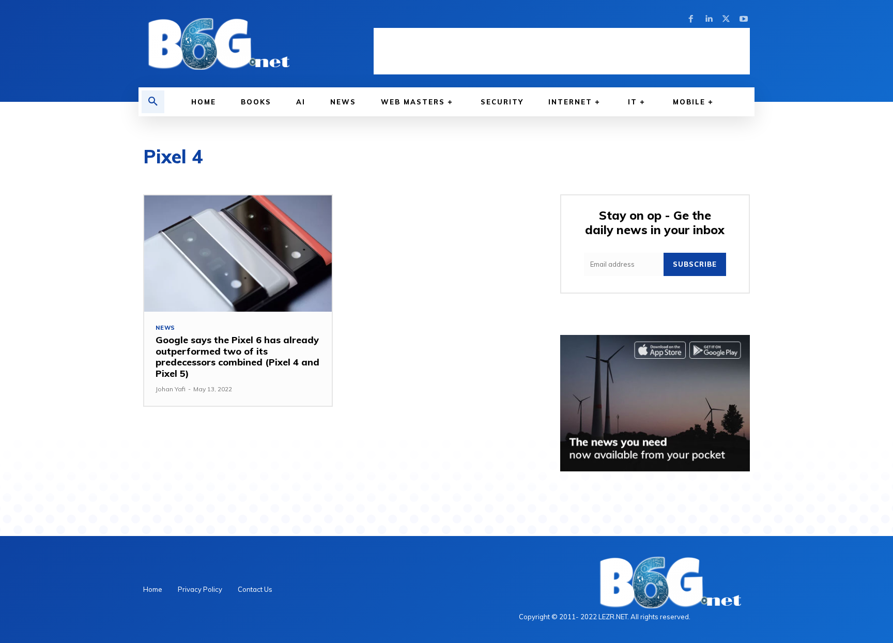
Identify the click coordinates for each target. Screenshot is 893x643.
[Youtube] (743, 19)
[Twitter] (726, 19)
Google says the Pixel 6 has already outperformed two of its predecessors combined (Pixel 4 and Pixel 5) (237, 356)
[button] (153, 101)
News (165, 328)
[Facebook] (691, 19)
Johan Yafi (171, 389)
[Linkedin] (708, 19)
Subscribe (695, 264)
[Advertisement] (562, 51)
